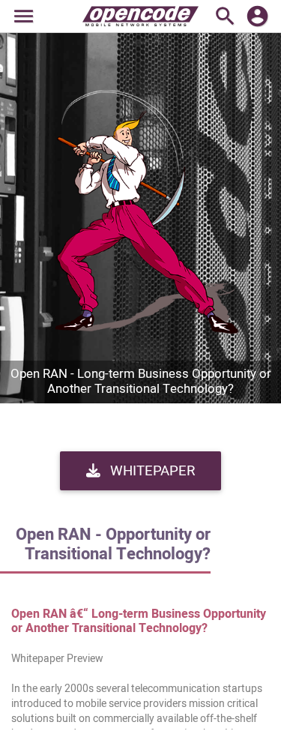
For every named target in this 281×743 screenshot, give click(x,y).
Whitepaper (150, 470)
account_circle (257, 16)
